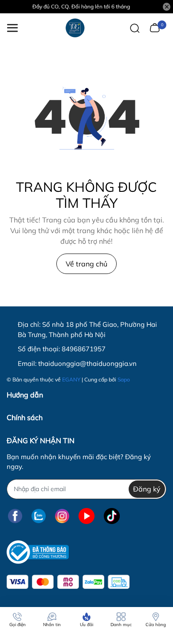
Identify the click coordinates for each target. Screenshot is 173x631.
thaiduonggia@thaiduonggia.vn (87, 363)
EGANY (71, 379)
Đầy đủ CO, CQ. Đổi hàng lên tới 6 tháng (81, 6)
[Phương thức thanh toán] (68, 582)
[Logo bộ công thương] (38, 552)
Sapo (124, 379)
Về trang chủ (86, 263)
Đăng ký (147, 488)
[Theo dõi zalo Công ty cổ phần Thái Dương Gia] (38, 516)
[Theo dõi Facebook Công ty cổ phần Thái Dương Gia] (15, 516)
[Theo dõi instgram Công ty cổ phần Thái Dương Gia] (62, 516)
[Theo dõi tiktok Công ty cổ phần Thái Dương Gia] (111, 516)
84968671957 (84, 349)
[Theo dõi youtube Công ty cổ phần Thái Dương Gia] (86, 516)
